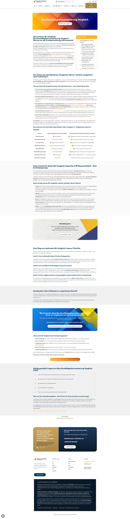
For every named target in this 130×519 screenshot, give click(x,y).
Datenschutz (62, 507)
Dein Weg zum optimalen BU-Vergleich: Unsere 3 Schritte (88, 65)
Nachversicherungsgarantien (79, 105)
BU (52, 461)
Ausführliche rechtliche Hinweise (44, 507)
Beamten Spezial (71, 461)
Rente (53, 465)
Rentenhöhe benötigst (59, 110)
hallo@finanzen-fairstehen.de (74, 438)
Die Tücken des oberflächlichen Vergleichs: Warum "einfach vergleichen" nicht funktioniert (88, 53)
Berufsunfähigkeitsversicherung (59, 55)
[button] (65, 375)
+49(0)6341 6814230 (70, 442)
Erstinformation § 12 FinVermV (72, 507)
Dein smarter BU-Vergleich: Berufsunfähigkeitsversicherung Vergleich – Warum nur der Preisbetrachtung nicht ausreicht (88, 47)
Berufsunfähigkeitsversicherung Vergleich (87, 41)
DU (52, 463)
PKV (53, 469)
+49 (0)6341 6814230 (89, 461)
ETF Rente (54, 467)
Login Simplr (71, 467)
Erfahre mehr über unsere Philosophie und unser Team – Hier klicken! (49, 411)
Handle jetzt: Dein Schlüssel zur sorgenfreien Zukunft (88, 69)
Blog (69, 465)
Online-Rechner (45, 99)
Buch (69, 469)
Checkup (54, 470)
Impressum (55, 507)
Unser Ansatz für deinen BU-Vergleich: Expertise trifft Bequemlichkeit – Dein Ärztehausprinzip (88, 59)
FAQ (69, 463)
